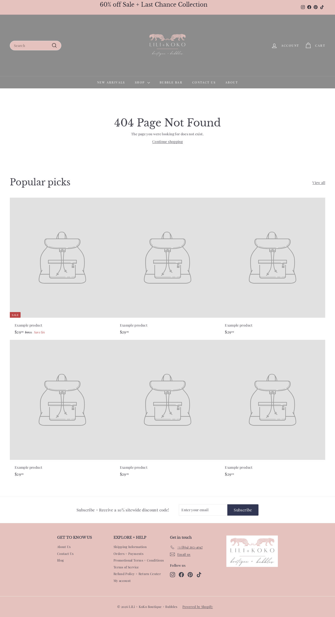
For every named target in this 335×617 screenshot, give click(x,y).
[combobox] (35, 45)
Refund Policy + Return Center (137, 574)
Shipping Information (130, 547)
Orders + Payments (128, 553)
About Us (64, 547)
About (231, 82)
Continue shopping (167, 141)
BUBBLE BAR (171, 82)
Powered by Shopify (197, 606)
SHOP (140, 82)
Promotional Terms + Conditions (139, 560)
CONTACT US (204, 82)
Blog (60, 560)
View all (318, 182)
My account (122, 580)
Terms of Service (126, 567)
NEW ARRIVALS (111, 82)
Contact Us (65, 553)
